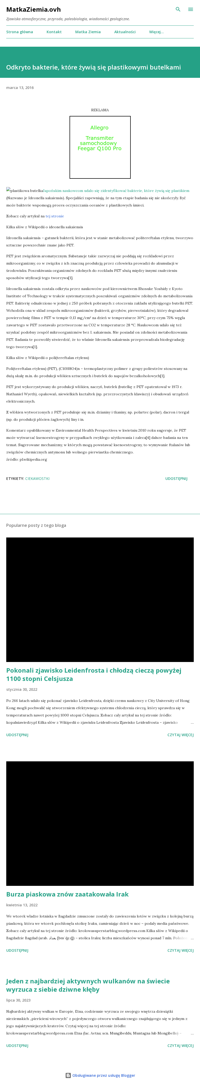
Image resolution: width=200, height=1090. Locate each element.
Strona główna (19, 31)
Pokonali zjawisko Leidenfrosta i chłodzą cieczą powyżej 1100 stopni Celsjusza (94, 674)
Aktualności (125, 31)
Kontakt (54, 31)
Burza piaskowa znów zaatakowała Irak (67, 894)
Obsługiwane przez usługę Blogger (103, 1075)
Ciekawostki (37, 478)
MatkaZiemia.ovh (33, 9)
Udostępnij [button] (176, 478)
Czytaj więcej (180, 734)
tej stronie (55, 216)
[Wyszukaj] (178, 9)
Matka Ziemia (88, 31)
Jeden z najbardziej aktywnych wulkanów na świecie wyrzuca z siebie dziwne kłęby (88, 985)
